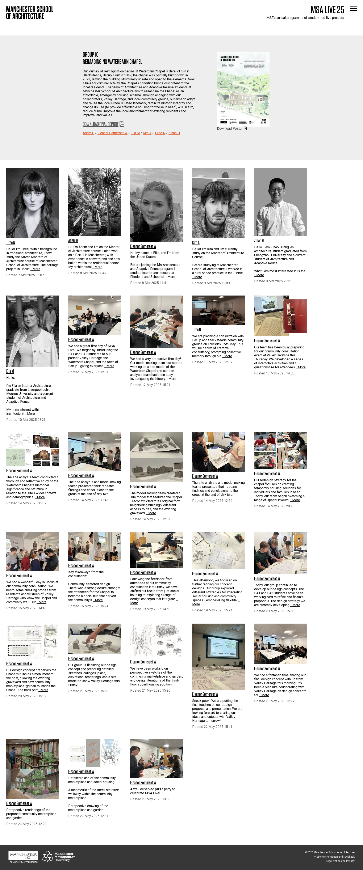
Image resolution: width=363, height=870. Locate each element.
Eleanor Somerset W (112, 133)
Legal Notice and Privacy (340, 861)
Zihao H (174, 133)
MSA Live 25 (327, 9)
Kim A (147, 133)
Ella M (135, 133)
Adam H (88, 133)
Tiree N (160, 133)
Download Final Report (100, 124)
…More (35, 269)
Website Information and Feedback (334, 856)
